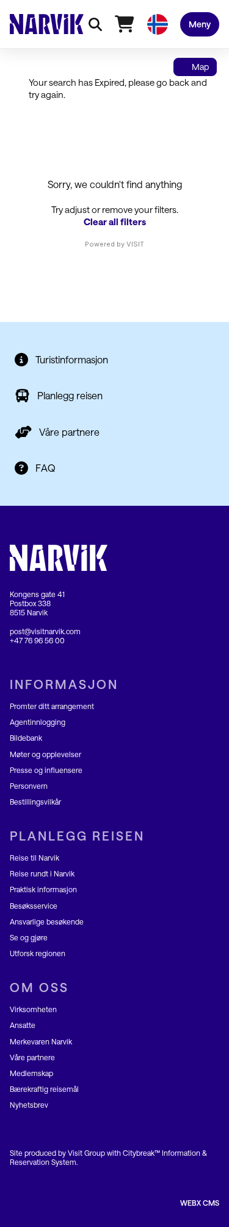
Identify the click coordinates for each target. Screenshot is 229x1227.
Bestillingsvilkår (35, 801)
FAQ (45, 468)
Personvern (29, 785)
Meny (200, 24)
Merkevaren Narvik (41, 1041)
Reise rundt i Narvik (42, 873)
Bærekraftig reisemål (44, 1089)
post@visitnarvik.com (45, 631)
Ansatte (22, 1025)
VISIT (135, 244)
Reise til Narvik (34, 857)
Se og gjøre (29, 937)
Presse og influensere (46, 770)
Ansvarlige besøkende (47, 921)
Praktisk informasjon (43, 889)
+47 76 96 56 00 (37, 640)
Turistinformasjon (71, 359)
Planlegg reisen (70, 395)
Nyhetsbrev (29, 1104)
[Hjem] (47, 23)
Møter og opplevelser (45, 754)
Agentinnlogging (37, 722)
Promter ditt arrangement (52, 706)
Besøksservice (33, 905)
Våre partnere (69, 432)
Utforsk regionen (37, 953)
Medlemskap (31, 1073)
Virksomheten (33, 1009)
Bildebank (26, 737)
